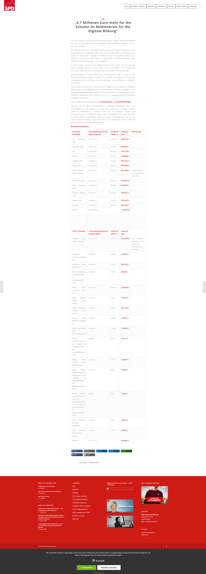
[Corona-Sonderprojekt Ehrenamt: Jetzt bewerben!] (1, 287)
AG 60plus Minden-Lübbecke (81, 506)
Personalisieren (98, 572)
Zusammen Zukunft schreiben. (46, 486)
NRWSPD (76, 490)
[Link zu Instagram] (166, 546)
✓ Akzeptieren (86, 568)
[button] (77, 451)
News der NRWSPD (45, 505)
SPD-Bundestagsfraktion (80, 509)
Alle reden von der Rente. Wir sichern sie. (49, 491)
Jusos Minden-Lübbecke (80, 499)
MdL (103, 19)
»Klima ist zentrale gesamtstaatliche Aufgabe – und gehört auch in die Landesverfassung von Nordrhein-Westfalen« (51, 517)
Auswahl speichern (109, 568)
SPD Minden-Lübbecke (80, 496)
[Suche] (200, 6)
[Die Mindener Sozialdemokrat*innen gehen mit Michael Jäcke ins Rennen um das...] (204, 287)
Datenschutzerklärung (148, 532)
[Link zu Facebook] (163, 546)
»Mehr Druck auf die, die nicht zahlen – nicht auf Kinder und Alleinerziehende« (50, 509)
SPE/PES (76, 519)
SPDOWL (76, 493)
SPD (74, 486)
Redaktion (95, 463)
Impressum (144, 535)
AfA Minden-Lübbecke (79, 503)
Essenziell (100, 561)
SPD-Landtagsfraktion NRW (81, 512)
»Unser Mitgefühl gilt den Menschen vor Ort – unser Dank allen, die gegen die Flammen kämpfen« (51, 525)
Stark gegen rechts (43, 496)
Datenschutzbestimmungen (112, 555)
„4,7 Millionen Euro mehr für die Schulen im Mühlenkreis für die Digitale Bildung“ (103, 26)
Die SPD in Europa (78, 516)
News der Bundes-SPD (47, 483)
